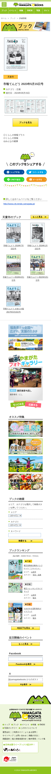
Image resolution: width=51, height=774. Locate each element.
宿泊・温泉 (37, 575)
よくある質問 (30, 732)
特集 (21, 11)
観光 (34, 598)
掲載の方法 (33, 735)
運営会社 (6, 732)
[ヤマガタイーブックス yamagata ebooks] (28, 3)
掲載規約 (6, 739)
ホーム (4, 18)
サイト (47, 11)
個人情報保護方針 (19, 739)
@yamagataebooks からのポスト (23, 679)
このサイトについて (29, 728)
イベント (12, 11)
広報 (18, 89)
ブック (4, 11)
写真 (38, 11)
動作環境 (32, 739)
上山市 (33, 615)
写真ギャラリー (10, 728)
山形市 (33, 572)
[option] (25, 382)
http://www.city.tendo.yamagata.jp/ (19, 204)
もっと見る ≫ (39, 217)
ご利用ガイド (17, 732)
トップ (7, 725)
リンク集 (41, 739)
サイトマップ (8, 735)
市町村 (30, 11)
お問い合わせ (21, 735)
